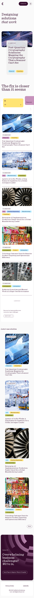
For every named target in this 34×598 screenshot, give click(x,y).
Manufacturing (12, 175)
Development (6, 250)
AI (4, 175)
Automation (24, 250)
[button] (30, 108)
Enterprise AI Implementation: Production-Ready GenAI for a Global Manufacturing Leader (16, 219)
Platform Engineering (13, 211)
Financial (11, 71)
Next (29, 526)
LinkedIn (26, 585)
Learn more (8, 315)
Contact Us (23, 3)
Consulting (20, 71)
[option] (17, 53)
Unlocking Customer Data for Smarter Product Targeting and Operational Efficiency (17, 255)
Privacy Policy (9, 585)
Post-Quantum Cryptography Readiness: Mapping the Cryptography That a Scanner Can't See (17, 55)
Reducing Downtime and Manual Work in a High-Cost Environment (15, 290)
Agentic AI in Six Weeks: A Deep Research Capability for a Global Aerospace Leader (14, 180)
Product (15, 250)
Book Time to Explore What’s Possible (15, 572)
